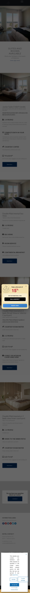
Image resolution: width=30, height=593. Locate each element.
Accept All (14, 584)
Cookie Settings (23, 579)
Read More (15, 574)
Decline (13, 579)
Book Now (15, 305)
